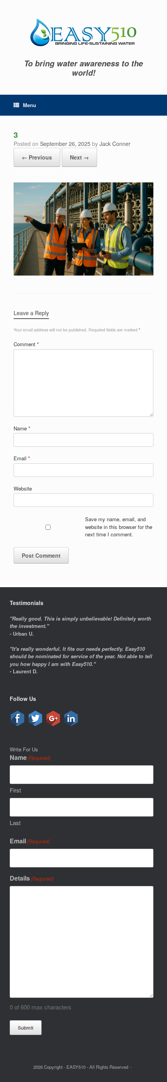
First (15, 790)
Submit (25, 1027)
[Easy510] (83, 32)
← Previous (37, 157)
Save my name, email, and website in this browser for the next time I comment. (118, 526)
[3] (83, 273)
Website (23, 488)
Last (15, 822)
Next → (79, 157)
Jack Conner (114, 143)
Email (22, 458)
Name (22, 428)
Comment (26, 344)
